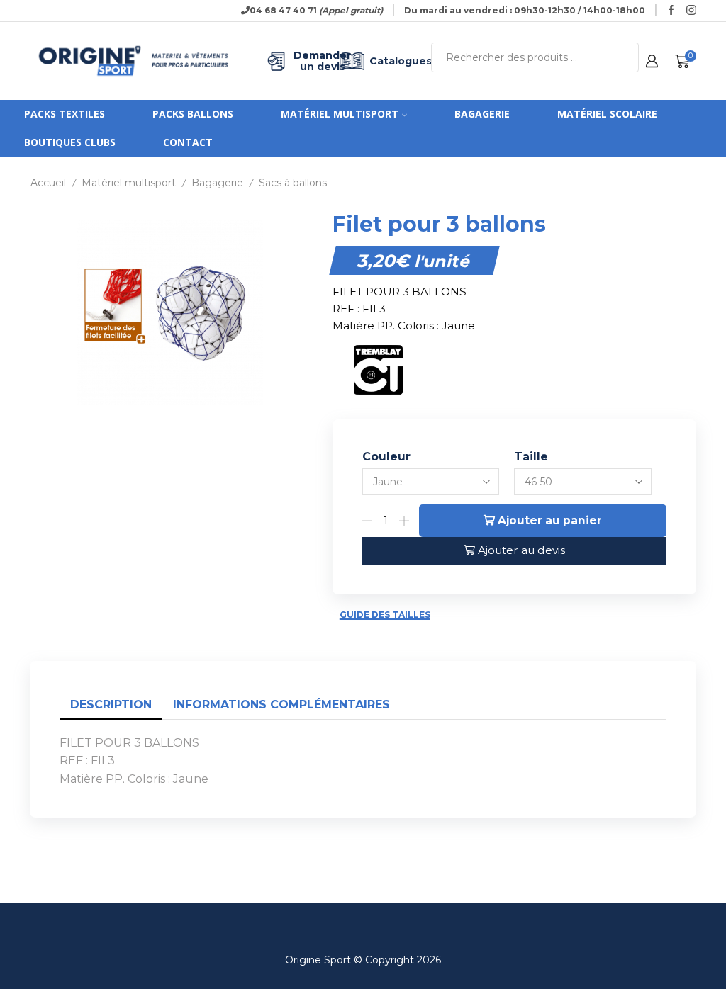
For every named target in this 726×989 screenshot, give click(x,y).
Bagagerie (482, 113)
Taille (531, 456)
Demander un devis (314, 61)
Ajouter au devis (521, 550)
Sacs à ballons (293, 182)
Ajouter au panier (550, 520)
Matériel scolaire (607, 113)
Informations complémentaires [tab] (281, 704)
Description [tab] (111, 704)
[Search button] (624, 57)
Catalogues (389, 61)
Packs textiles (64, 113)
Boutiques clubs (70, 142)
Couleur (386, 456)
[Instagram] (691, 10)
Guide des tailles (385, 614)
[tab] (111, 705)
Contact (188, 142)
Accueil (48, 182)
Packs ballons (192, 113)
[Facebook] (671, 10)
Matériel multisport (339, 113)
